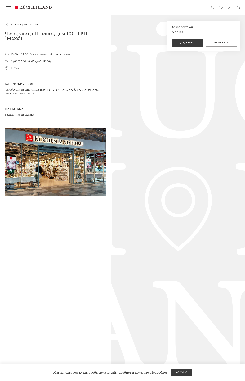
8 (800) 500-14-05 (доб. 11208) (31, 61)
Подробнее (158, 372)
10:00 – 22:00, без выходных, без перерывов (40, 54)
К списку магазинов (24, 24)
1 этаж (15, 68)
